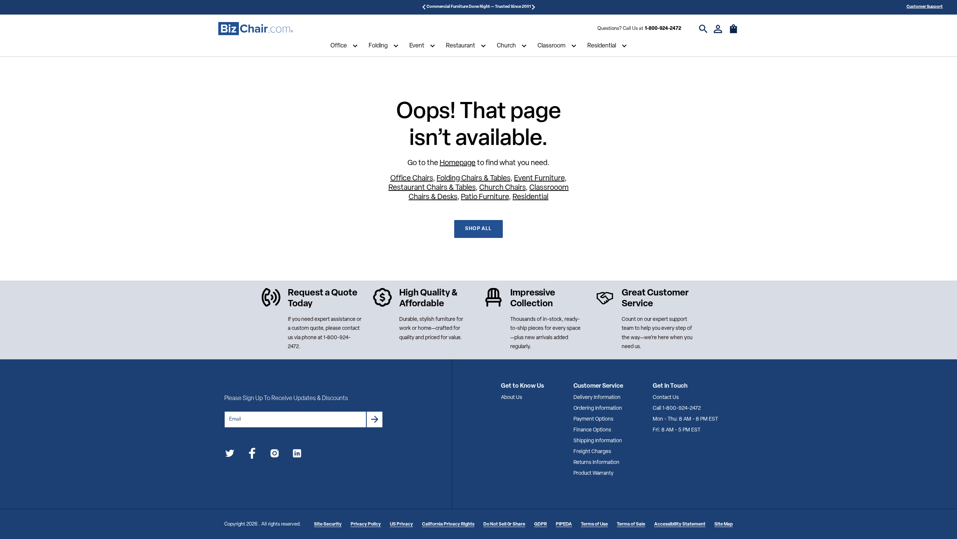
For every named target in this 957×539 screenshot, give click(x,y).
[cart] (733, 32)
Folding (378, 46)
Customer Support (925, 7)
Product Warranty (593, 473)
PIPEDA (564, 524)
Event (416, 46)
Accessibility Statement (679, 524)
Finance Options (592, 430)
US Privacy (401, 524)
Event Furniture (539, 178)
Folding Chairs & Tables (473, 178)
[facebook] (252, 455)
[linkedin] (297, 455)
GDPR (540, 524)
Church (506, 46)
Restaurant (460, 46)
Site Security (328, 524)
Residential (601, 46)
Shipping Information (597, 441)
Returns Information (596, 462)
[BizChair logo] (255, 28)
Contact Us (666, 397)
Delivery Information (597, 397)
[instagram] (274, 455)
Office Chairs (411, 178)
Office (338, 46)
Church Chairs (502, 188)
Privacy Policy (366, 524)
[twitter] (229, 455)
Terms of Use (594, 524)
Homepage (458, 163)
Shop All (478, 228)
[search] (703, 29)
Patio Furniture (485, 197)
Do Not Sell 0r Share (504, 524)
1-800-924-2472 (663, 28)
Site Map (723, 524)
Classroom (552, 46)
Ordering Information (597, 408)
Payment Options (593, 419)
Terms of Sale (631, 524)
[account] (718, 29)
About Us (511, 397)
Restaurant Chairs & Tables (432, 188)
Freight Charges (592, 452)
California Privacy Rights (448, 524)
